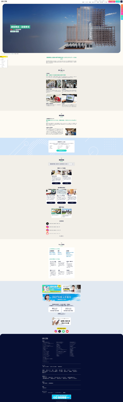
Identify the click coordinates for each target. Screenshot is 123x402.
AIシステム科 (71, 345)
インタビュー (69, 370)
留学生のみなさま (51, 377)
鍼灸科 (57, 354)
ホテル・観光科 (58, 347)
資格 (52, 370)
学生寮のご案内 (60, 366)
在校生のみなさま (59, 378)
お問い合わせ (75, 371)
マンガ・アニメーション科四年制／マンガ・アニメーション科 (48, 344)
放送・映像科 (58, 345)
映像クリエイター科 (45, 348)
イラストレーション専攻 (45, 352)
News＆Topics (74, 370)
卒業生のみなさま (65, 378)
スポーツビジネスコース (59, 353)
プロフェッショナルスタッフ (59, 342)
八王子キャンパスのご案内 (53, 366)
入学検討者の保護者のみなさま (71, 377)
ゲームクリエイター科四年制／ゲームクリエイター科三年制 (48, 346)
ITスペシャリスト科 (72, 344)
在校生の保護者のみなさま (46, 378)
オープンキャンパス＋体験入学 (53, 371)
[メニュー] (121, 2)
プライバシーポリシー (50, 392)
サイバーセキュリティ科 (72, 343)
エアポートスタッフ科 (59, 348)
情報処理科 (71, 346)
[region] (4, 62)
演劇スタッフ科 (58, 346)
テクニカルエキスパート (72, 342)
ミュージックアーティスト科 (46, 355)
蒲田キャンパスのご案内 (46, 366)
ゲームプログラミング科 (72, 347)
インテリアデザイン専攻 (45, 353)
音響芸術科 (58, 344)
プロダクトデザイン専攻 (45, 354)
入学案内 (56, 370)
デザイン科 (44, 350)
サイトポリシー (45, 392)
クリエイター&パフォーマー (46, 342)
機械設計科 (71, 349)
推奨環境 (64, 392)
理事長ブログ (44, 372)
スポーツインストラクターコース (60, 352)
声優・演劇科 (44, 357)
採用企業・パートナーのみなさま (73, 378)
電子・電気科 (71, 348)
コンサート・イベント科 (59, 343)
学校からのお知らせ (45, 371)
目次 (1, 56)
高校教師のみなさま (53, 378)
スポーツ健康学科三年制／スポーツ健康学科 (47, 358)
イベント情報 (61, 371)
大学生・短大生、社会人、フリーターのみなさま (60, 377)
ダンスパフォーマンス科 (45, 356)
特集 (65, 370)
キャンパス (43, 365)
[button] (61, 164)
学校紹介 (43, 370)
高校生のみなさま (45, 377)
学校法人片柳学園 (45, 383)
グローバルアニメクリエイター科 (46, 345)
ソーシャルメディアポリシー (58, 392)
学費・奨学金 (61, 370)
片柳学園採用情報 (51, 383)
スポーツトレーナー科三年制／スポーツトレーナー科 (62, 350)
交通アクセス (66, 371)
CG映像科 (44, 349)
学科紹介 (43, 341)
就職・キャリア (48, 370)
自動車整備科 (71, 350)
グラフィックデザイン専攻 (46, 351)
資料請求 (70, 371)
